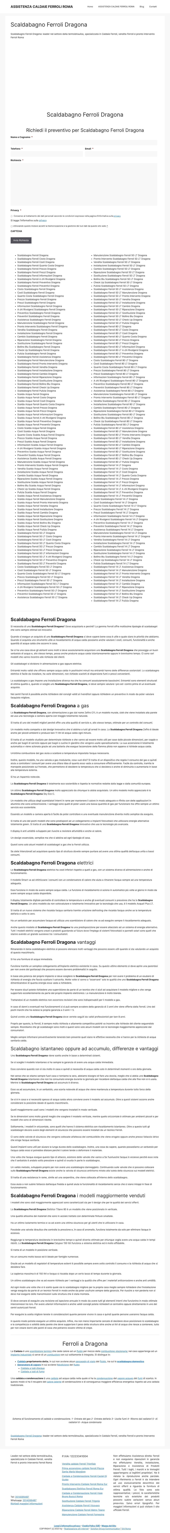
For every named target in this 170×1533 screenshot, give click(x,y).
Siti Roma (126, 1528)
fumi (140, 1378)
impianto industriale (21, 1354)
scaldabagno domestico (130, 1361)
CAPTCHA (16, 231)
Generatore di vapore (29, 1364)
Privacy (16, 210)
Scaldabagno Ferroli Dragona (26, 1435)
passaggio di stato (85, 1361)
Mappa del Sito (109, 1526)
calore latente (54, 1381)
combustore (53, 1354)
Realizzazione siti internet (76, 1528)
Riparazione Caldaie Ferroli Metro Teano (83, 1510)
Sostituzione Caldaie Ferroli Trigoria (81, 1501)
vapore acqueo (125, 1378)
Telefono (17, 148)
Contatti (153, 6)
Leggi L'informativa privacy (67, 1526)
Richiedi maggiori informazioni (26, 1503)
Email (89, 148)
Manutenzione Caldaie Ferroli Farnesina (83, 1514)
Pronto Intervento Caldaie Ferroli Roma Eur (84, 1484)
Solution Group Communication (105, 1528)
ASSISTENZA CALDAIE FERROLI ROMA (42, 7)
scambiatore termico (41, 1351)
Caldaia (21, 1361)
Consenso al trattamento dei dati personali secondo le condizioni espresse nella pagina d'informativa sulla (67, 216)
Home (90, 6)
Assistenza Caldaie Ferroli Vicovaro (81, 1505)
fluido (80, 1351)
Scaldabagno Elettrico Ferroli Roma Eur (82, 1488)
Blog (142, 6)
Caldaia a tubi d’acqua (33, 1368)
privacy (117, 216)
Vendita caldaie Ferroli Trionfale (79, 1463)
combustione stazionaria (114, 1351)
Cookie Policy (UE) (91, 1526)
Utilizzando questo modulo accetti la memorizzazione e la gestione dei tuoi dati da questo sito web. (60, 226)
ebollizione (63, 1364)
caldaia (54, 1378)
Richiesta (17, 160)
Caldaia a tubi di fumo (32, 1371)
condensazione (105, 1378)
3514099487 (22, 1497)
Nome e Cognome (22, 137)
